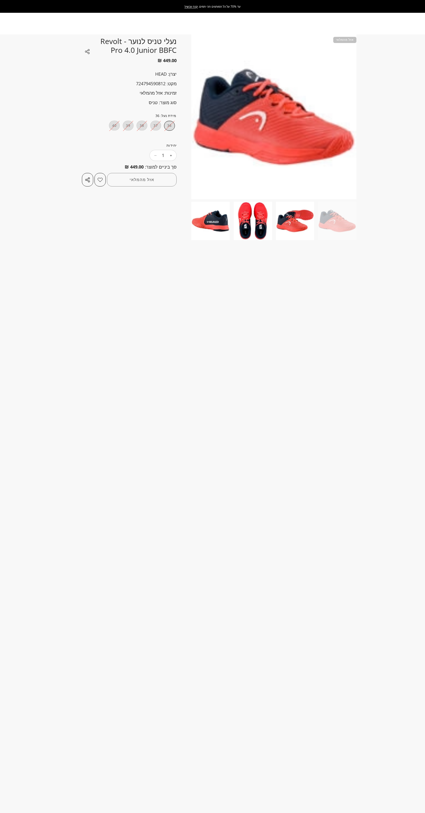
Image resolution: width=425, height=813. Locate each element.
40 (113, 127)
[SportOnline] (401, 6)
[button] (292, 178)
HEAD (161, 74)
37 (154, 127)
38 (140, 127)
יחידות (172, 145)
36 (168, 127)
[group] (337, 221)
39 (126, 127)
